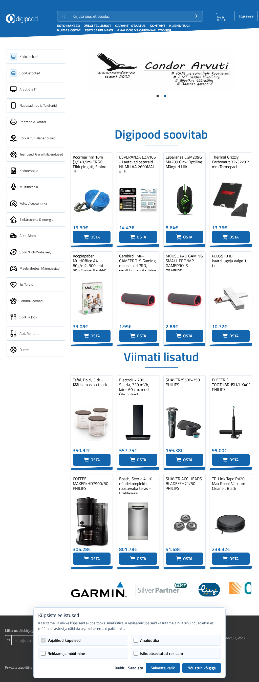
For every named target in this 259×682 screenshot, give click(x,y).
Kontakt (157, 26)
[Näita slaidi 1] (157, 96)
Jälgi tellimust (97, 26)
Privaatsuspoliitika (18, 667)
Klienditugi (179, 26)
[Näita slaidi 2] (165, 96)
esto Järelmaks (99, 30)
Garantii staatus (130, 26)
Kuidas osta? (69, 30)
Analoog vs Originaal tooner (144, 30)
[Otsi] (196, 16)
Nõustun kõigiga (201, 668)
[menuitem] (36, 57)
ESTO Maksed (68, 26)
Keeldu (119, 668)
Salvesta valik (163, 668)
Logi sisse (246, 16)
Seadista (135, 668)
